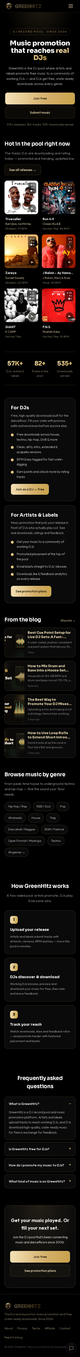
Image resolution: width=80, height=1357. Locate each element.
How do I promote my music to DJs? (36, 1165)
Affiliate (50, 1328)
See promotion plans (31, 591)
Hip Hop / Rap (17, 806)
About (9, 1328)
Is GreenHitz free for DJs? (29, 1149)
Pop (63, 806)
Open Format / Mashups (24, 841)
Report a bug (13, 1337)
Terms (36, 1328)
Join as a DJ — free (30, 489)
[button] (32, 208)
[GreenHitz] (23, 6)
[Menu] (71, 6)
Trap (53, 818)
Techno (56, 841)
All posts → (68, 620)
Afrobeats (15, 818)
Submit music (40, 112)
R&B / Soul (43, 806)
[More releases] (70, 247)
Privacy (22, 1328)
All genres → (16, 852)
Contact (64, 1328)
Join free (40, 98)
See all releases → (22, 170)
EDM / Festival (54, 829)
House (36, 818)
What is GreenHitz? (24, 1103)
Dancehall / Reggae (21, 829)
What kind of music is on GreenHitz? (37, 1181)
